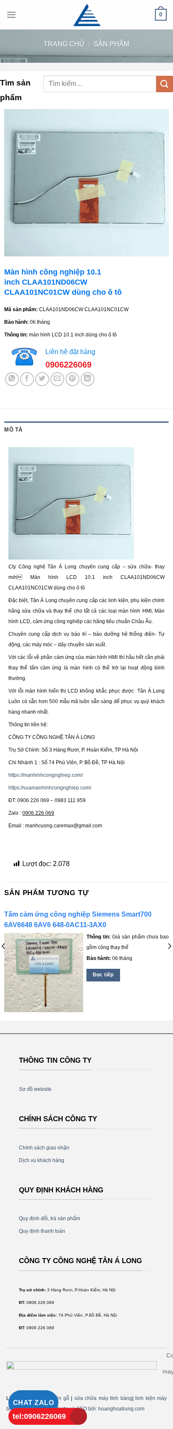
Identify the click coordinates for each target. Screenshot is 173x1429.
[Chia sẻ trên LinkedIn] (87, 379)
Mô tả (13, 430)
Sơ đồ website (35, 1089)
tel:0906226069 (39, 1416)
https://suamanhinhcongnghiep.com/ (49, 788)
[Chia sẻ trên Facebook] (27, 379)
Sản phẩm (111, 44)
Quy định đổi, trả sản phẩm (49, 1218)
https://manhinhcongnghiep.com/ (45, 775)
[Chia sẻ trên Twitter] (42, 379)
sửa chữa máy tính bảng (103, 1398)
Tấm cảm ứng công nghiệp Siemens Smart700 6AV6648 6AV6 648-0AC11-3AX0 (78, 919)
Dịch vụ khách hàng (41, 1160)
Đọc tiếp (103, 974)
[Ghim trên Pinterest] (72, 379)
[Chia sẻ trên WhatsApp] (12, 379)
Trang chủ (64, 44)
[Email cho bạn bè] (57, 379)
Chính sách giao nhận (44, 1148)
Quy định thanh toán (42, 1231)
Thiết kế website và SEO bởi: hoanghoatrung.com (87, 1409)
